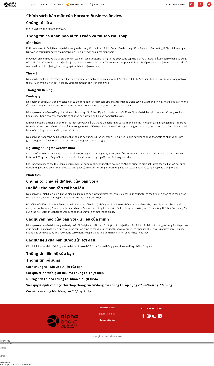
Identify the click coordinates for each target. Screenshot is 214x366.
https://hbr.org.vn (55, 28)
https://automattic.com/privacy (115, 62)
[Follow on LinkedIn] (160, 316)
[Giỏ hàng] (209, 4)
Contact (150, 309)
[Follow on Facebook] (143, 316)
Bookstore (99, 4)
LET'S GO (5, 341)
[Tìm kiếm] (191, 4)
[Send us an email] (154, 316)
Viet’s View (57, 4)
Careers (159, 309)
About (143, 309)
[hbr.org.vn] (13, 4)
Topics (31, 4)
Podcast (45, 4)
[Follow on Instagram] (149, 316)
